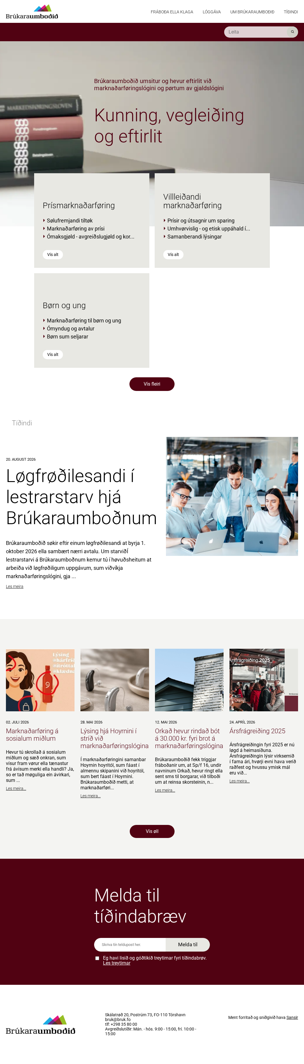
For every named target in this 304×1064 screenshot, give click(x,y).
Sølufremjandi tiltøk (70, 220)
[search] (261, 32)
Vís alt (52, 254)
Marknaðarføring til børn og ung (84, 320)
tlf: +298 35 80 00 (121, 1024)
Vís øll (152, 831)
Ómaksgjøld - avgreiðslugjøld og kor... (90, 236)
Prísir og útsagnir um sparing (201, 220)
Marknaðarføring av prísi (75, 228)
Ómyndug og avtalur (70, 328)
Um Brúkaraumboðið (252, 11)
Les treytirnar (116, 963)
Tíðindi (291, 11)
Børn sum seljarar (67, 336)
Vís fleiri (152, 384)
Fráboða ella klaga (172, 11)
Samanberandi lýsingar (194, 236)
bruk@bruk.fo (118, 1019)
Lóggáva (212, 11)
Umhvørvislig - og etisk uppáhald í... (208, 228)
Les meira (14, 586)
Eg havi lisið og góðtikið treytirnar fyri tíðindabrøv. (155, 960)
